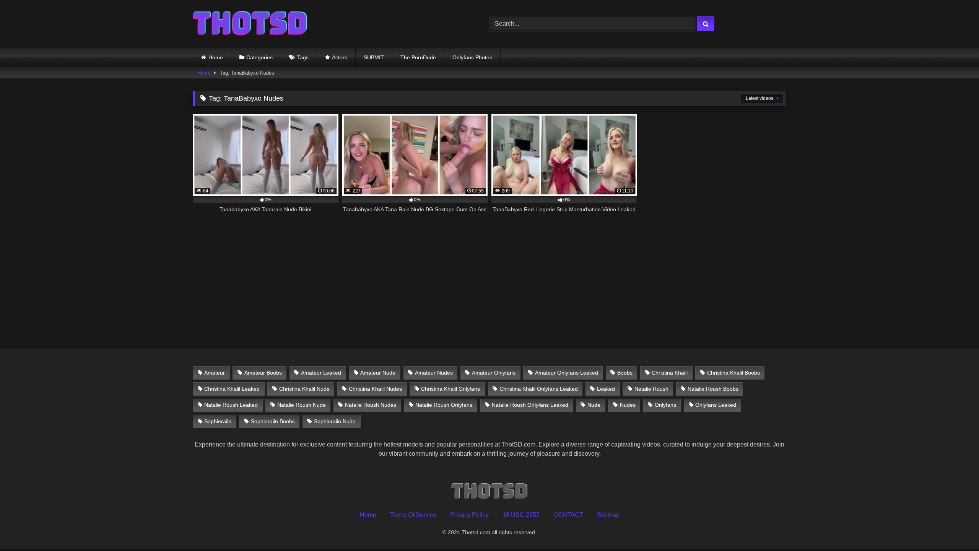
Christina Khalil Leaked (232, 389)
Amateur (214, 373)
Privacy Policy (469, 515)
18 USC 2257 (521, 515)
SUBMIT (374, 57)
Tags (303, 57)
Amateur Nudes (434, 373)
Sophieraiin (217, 421)
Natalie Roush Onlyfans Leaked (530, 405)
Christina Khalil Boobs (733, 373)
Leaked (606, 389)
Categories (259, 57)
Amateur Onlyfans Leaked (566, 373)
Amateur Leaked (321, 373)
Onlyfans (665, 405)
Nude (593, 405)
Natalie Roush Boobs (713, 389)
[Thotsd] (250, 24)
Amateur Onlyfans (494, 373)
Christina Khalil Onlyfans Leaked (538, 389)
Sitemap (608, 515)
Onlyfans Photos (472, 57)
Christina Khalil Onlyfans (450, 389)
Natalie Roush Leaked (231, 405)
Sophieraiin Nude (335, 421)
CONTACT (568, 515)
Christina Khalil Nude (304, 389)
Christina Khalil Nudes (375, 389)
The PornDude (418, 57)
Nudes (628, 405)
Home (215, 57)
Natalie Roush (651, 389)
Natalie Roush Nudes (370, 405)
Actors (339, 57)
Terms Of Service (413, 515)
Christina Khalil (670, 373)
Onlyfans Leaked (715, 405)
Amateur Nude (377, 373)
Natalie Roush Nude (301, 405)
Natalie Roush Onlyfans (443, 405)
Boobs (625, 373)
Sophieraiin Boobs (273, 421)
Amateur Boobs (263, 373)
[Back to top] (955, 528)
